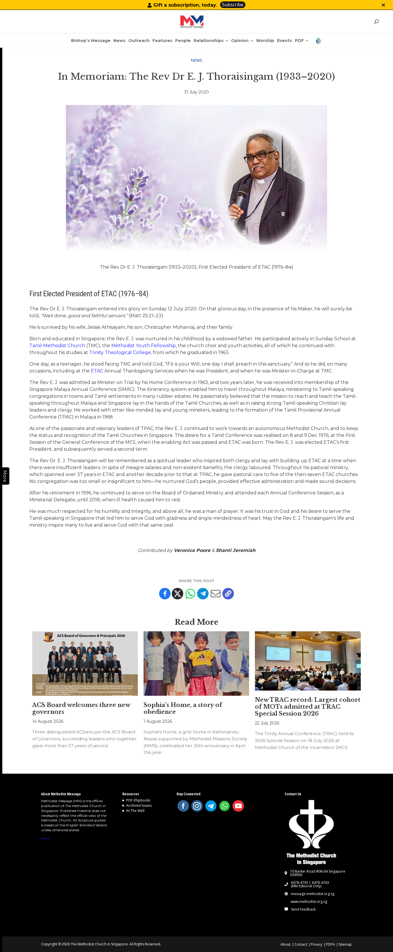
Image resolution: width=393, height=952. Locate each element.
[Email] (215, 593)
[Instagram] (197, 806)
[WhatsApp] (224, 806)
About (286, 944)
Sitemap (345, 944)
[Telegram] (203, 593)
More (45, 838)
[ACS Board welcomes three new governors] (85, 663)
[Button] (383, 5)
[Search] (376, 21)
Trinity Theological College (120, 352)
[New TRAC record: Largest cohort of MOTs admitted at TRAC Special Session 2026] (307, 661)
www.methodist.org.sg (309, 901)
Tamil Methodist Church (57, 345)
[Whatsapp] (190, 593)
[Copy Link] (228, 593)
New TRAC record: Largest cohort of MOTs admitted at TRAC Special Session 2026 (307, 706)
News (196, 60)
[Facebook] (165, 593)
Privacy (316, 944)
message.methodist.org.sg (312, 894)
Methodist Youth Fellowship (143, 345)
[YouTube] (238, 806)
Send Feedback (303, 909)
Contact (300, 944)
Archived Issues (139, 805)
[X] (177, 593)
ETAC (97, 371)
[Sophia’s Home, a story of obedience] (196, 663)
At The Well (135, 810)
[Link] (191, 22)
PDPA (330, 944)
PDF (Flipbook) (138, 800)
